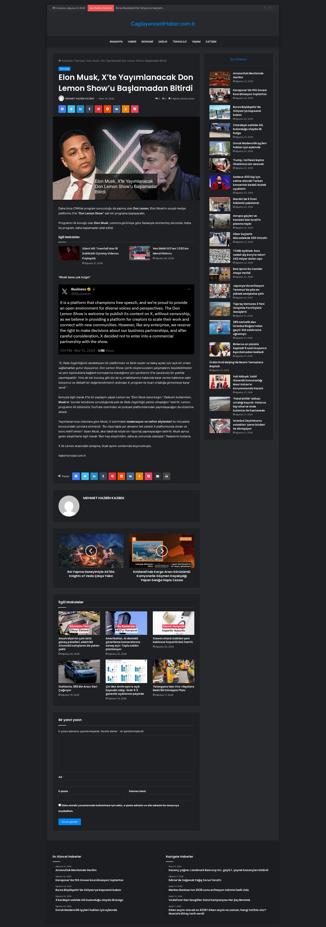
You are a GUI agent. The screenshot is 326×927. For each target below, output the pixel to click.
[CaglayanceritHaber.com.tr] (163, 23)
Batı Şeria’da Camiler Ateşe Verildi (247, 271)
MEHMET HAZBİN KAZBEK (79, 98)
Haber (132, 41)
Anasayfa (116, 41)
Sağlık (162, 41)
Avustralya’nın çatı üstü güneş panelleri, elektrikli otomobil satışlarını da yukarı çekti (78, 644)
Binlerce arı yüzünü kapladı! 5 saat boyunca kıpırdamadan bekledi (250, 348)
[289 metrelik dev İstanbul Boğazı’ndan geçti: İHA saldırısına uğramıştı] (219, 327)
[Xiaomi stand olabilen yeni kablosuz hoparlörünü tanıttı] (173, 623)
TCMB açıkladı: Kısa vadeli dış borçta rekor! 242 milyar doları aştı (249, 255)
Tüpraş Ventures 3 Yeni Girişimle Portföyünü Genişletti (248, 308)
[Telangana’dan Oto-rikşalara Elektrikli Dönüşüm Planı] (173, 671)
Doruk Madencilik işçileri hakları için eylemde (250, 145)
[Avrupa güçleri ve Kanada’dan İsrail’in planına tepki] (219, 221)
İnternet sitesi (137, 791)
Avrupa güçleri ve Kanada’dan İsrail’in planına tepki (247, 220)
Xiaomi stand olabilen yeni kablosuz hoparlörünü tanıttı (173, 640)
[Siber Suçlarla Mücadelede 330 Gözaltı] (219, 239)
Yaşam (196, 41)
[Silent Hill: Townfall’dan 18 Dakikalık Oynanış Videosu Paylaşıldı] (69, 253)
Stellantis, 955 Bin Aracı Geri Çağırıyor (77, 688)
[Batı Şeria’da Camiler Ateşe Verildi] (219, 274)
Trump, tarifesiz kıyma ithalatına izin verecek (248, 162)
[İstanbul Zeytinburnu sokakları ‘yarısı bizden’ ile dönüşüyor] (219, 426)
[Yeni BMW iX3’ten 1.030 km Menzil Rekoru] (139, 253)
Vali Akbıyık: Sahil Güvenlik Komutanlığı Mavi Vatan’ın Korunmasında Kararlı (248, 382)
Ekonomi (147, 41)
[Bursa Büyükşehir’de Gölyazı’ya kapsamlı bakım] (219, 112)
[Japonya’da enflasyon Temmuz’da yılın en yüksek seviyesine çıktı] (219, 291)
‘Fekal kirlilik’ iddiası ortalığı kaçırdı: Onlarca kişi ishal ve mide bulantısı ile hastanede (249, 404)
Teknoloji (180, 41)
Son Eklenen (238, 59)
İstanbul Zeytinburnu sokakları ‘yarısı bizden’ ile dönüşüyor (249, 425)
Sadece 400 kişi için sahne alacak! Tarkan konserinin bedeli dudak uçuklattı (249, 183)
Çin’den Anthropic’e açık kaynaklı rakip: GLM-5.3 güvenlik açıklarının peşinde (125, 690)
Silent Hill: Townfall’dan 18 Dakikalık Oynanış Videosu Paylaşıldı (100, 253)
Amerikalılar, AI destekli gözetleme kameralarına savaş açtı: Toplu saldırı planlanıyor (123, 644)
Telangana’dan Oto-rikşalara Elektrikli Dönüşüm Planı (173, 688)
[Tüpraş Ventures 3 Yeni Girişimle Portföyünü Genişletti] (219, 309)
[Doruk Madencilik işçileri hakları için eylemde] (219, 148)
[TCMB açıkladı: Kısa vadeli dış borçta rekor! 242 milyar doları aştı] (219, 256)
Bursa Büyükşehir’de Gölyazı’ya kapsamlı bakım (143, 7)
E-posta (64, 791)
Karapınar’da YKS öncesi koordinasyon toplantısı (250, 92)
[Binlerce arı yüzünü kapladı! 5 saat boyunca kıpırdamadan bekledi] (219, 349)
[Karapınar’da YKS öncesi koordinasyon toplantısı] (219, 95)
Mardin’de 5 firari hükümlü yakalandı (246, 201)
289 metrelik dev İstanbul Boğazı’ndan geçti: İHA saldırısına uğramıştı (247, 328)
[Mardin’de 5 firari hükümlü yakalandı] (219, 204)
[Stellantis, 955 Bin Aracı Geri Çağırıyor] (79, 671)
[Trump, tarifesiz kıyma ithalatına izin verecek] (219, 165)
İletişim (211, 41)
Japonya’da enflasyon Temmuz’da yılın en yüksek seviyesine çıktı (248, 290)
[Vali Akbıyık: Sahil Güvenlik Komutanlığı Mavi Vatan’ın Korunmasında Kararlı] (219, 382)
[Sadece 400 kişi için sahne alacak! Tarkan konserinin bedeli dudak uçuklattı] (219, 182)
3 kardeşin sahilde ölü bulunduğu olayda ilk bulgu (248, 129)
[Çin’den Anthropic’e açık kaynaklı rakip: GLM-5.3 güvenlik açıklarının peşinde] (126, 671)
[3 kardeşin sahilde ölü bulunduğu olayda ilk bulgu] (219, 130)
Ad (61, 776)
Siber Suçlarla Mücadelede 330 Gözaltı (250, 236)
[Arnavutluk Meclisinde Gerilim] (219, 78)
